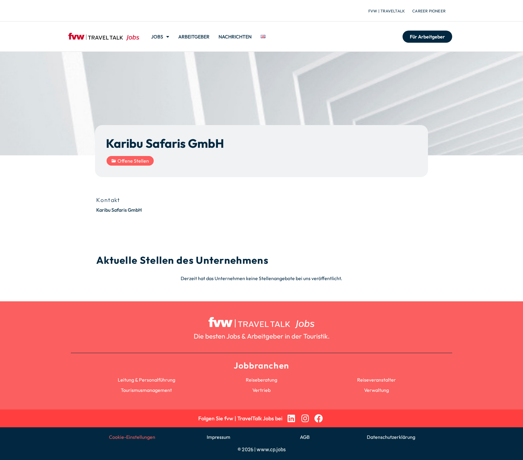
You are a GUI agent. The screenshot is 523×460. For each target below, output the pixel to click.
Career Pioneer (429, 10)
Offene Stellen (133, 161)
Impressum (218, 437)
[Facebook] (319, 418)
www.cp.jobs (271, 449)
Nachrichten (235, 37)
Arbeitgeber (193, 37)
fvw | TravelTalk (386, 10)
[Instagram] (305, 418)
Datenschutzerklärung (391, 437)
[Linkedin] (291, 418)
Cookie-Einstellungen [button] (132, 437)
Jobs (157, 37)
